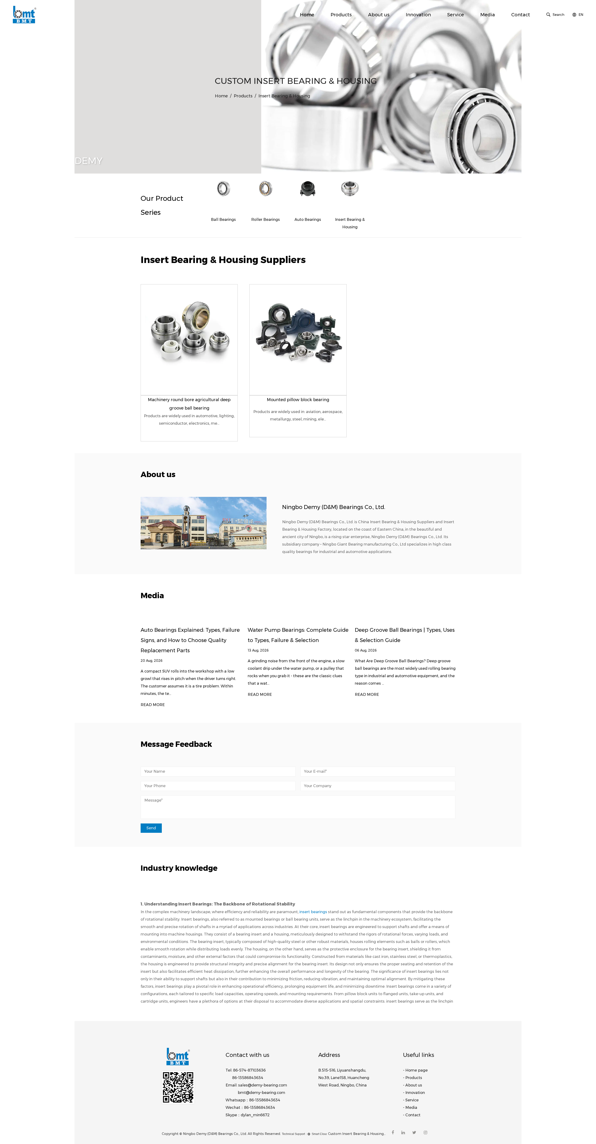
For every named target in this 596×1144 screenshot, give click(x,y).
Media (487, 14)
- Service (411, 1100)
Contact (520, 14)
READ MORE (153, 705)
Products (341, 14)
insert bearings (313, 912)
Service (455, 14)
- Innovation (414, 1092)
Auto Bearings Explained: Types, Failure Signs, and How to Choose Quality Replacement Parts (190, 640)
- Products (412, 1078)
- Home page (415, 1070)
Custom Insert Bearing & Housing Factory (357, 1134)
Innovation (418, 14)
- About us (412, 1085)
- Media (410, 1107)
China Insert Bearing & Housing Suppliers (396, 522)
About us (378, 14)
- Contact (411, 1115)
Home (307, 14)
